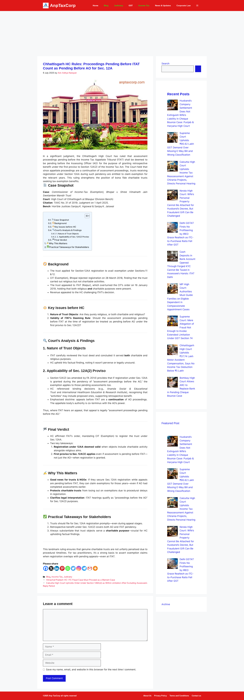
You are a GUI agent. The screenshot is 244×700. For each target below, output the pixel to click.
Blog (106, 5)
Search (165, 63)
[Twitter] (73, 568)
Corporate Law (184, 5)
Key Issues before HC (65, 227)
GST (131, 5)
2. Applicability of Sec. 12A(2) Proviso (73, 237)
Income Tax (143, 5)
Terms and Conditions (179, 696)
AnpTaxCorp (63, 5)
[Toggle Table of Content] (86, 215)
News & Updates (163, 5)
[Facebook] (45, 568)
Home (95, 5)
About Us (147, 696)
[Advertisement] (122, 32)
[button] (197, 5)
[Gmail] (89, 568)
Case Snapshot (61, 220)
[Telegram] (84, 568)
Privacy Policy (160, 696)
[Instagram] (78, 568)
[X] (51, 568)
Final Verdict (61, 240)
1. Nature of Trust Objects (67, 233)
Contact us (196, 696)
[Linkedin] (56, 568)
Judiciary (118, 5)
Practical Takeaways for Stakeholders (69, 247)
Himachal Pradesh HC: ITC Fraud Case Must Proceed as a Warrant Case (80, 580)
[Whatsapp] (67, 568)
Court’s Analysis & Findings (68, 230)
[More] (95, 568)
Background (61, 223)
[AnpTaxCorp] (46, 5)
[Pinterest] (62, 568)
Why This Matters (58, 243)
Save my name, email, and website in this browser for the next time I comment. (91, 669)
